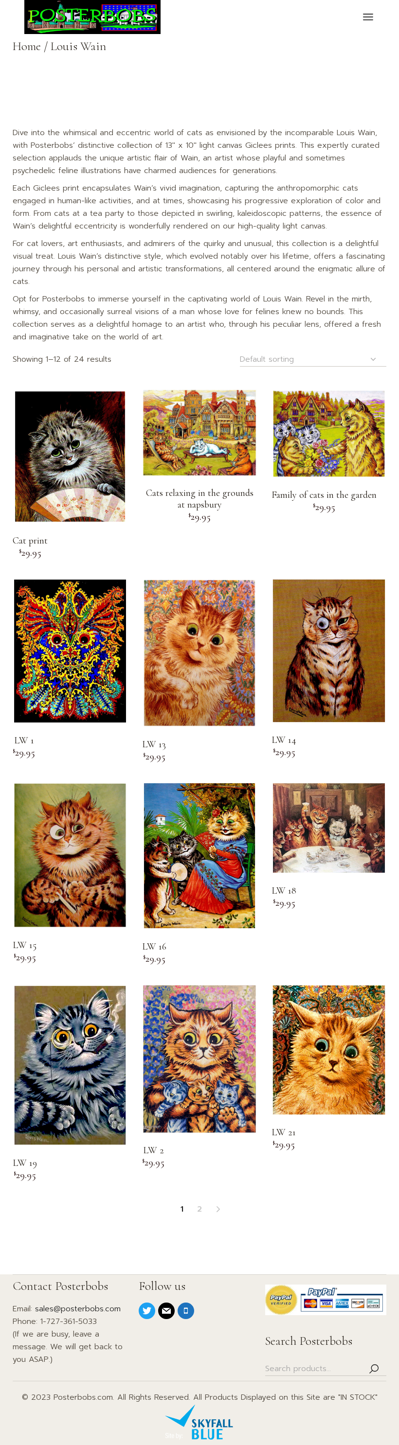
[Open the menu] (368, 17)
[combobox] (313, 359)
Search (374, 1369)
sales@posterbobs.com (78, 1309)
